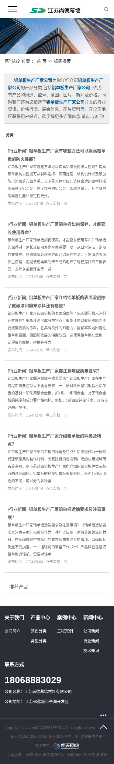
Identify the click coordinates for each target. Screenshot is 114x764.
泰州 (79, 755)
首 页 (42, 61)
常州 (54, 755)
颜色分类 (39, 631)
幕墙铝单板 (28, 737)
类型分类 (39, 641)
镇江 (62, 755)
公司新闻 (91, 631)
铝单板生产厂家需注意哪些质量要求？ (65, 371)
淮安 (103, 755)
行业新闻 (17, 151)
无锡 (46, 755)
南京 (29, 755)
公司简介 (12, 631)
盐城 (95, 755)
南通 (70, 755)
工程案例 (65, 631)
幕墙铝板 (45, 737)
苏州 (38, 755)
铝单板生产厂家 (66, 737)
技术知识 (91, 650)
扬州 (87, 755)
